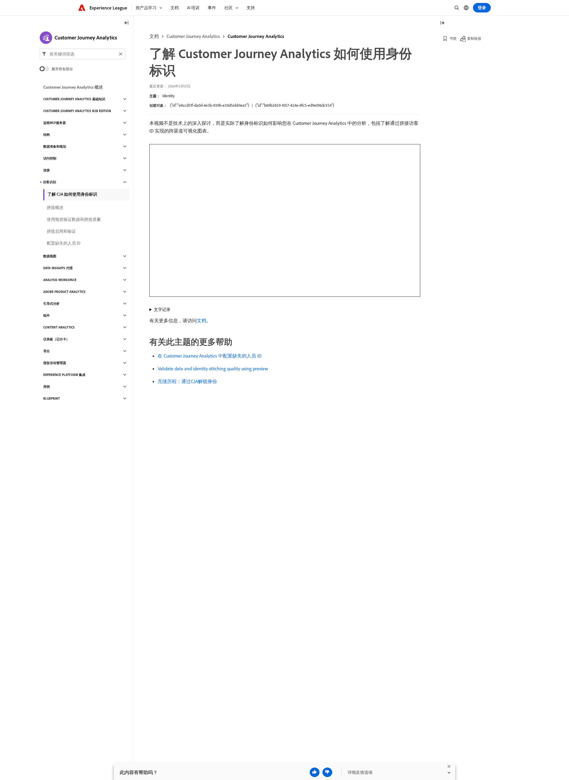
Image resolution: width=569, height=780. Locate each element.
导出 (46, 351)
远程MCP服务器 (54, 123)
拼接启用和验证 (61, 231)
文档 (154, 36)
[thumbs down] (327, 772)
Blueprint (51, 398)
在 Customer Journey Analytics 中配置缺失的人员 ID (209, 356)
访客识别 (49, 182)
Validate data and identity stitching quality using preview (213, 368)
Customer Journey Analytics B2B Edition (77, 111)
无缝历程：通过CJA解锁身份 (187, 381)
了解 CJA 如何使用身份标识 (72, 194)
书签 (453, 38)
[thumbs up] (314, 772)
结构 (46, 135)
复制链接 (474, 38)
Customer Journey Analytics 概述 (73, 87)
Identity (168, 95)
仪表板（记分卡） (56, 339)
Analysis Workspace (59, 280)
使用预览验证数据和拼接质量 (74, 219)
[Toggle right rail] (442, 23)
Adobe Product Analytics (64, 292)
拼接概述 (55, 207)
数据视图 (49, 256)
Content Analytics (59, 327)
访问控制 (49, 158)
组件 (46, 315)
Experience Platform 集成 (64, 375)
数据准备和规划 (54, 146)
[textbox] (82, 54)
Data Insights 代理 (58, 268)
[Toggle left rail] (126, 23)
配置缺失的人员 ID (63, 243)
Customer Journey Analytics (193, 36)
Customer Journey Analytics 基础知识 (74, 99)
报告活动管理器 (54, 363)
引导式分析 (51, 304)
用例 (46, 387)
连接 (46, 170)
